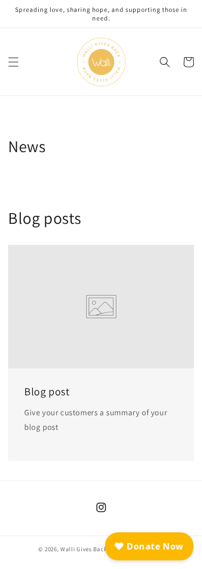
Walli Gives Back (83, 549)
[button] (13, 62)
